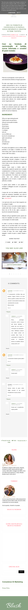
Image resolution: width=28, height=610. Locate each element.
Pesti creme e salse (21, 36)
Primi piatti (13, 38)
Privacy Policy (5, 588)
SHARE (8, 242)
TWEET (15, 242)
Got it (18, 12)
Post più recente (6, 440)
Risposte (8, 311)
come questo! (7, 198)
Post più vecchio (22, 440)
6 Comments (22, 34)
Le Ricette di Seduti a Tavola (9, 36)
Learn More (11, 12)
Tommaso (13, 316)
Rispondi (7, 348)
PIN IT (21, 242)
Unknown (10, 290)
